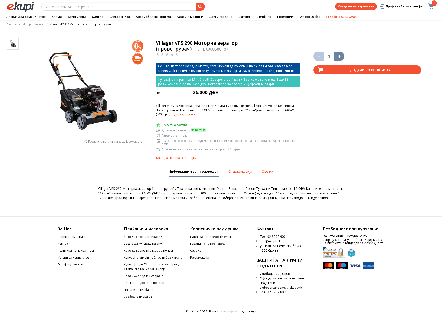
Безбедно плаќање (138, 296)
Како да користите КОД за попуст (148, 250)
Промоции (285, 17)
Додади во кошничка (370, 70)
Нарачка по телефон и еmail (211, 237)
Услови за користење (73, 257)
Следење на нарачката (356, 6)
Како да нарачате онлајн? (176, 157)
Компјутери (77, 17)
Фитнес (244, 17)
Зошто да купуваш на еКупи (145, 243)
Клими (57, 17)
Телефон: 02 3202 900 (341, 17)
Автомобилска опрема (153, 17)
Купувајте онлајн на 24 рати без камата (153, 257)
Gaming (98, 17)
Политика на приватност (76, 250)
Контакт (64, 243)
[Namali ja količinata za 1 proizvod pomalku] (339, 56)
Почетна (11, 24)
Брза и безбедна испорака (143, 276)
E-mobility (263, 17)
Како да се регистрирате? (143, 237)
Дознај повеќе (185, 114)
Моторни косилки (34, 24)
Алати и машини (190, 17)
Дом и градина (221, 17)
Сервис (195, 250)
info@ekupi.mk (270, 241)
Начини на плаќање (138, 290)
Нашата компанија (71, 237)
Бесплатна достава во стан (144, 283)
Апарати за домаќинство (26, 17)
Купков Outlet (309, 17)
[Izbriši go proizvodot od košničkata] (318, 56)
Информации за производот (194, 173)
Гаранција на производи (208, 243)
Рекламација (199, 257)
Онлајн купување (70, 264)
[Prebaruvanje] (200, 7)
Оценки (267, 171)
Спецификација (240, 171)
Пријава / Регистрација (404, 6)
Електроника (120, 17)
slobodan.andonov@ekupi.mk (281, 287)
